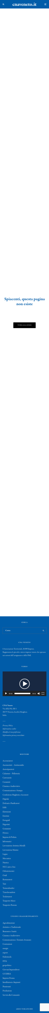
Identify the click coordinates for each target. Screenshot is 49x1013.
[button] (24, 684)
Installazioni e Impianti (11, 982)
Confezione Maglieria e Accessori (15, 794)
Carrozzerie (7, 777)
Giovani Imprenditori (11, 969)
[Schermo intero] (43, 693)
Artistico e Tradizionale (12, 927)
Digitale (6, 799)
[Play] (6, 693)
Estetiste (6, 816)
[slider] (22, 693)
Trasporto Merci (9, 900)
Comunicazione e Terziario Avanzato (17, 940)
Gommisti (7, 828)
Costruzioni (7, 944)
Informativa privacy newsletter (13, 735)
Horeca (5, 833)
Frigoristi (6, 824)
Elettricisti (7, 811)
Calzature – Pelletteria (11, 773)
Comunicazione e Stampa (12, 790)
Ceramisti (6, 782)
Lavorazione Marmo (10, 850)
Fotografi (6, 820)
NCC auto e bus (9, 867)
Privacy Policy (8, 725)
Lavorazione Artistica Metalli (14, 845)
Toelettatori (7, 896)
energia (5, 948)
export (5, 952)
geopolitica (7, 965)
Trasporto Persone (10, 905)
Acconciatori (8, 760)
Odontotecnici (8, 871)
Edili (4, 807)
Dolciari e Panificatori (11, 803)
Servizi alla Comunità (11, 995)
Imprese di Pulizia (9, 837)
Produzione (7, 990)
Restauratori (7, 879)
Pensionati (7, 986)
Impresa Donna (9, 978)
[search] (43, 630)
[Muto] (39, 693)
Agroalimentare (9, 923)
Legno (5, 854)
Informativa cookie (9, 729)
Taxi (4, 884)
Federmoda (7, 957)
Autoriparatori (8, 769)
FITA (5, 961)
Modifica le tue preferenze (12, 732)
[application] (24, 683)
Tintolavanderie (9, 892)
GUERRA (7, 973)
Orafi (5, 875)
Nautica (6, 862)
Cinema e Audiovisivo (11, 786)
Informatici (7, 841)
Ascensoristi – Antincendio (13, 765)
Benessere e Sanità (9, 931)
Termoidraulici (8, 888)
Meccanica (7, 858)
